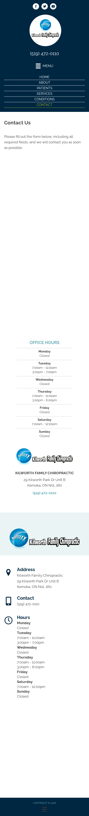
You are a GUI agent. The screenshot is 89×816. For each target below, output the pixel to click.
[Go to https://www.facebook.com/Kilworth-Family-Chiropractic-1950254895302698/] (35, 7)
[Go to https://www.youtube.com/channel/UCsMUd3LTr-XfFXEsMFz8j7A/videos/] (53, 7)
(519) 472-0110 (44, 53)
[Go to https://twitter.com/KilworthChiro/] (44, 7)
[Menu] (44, 809)
